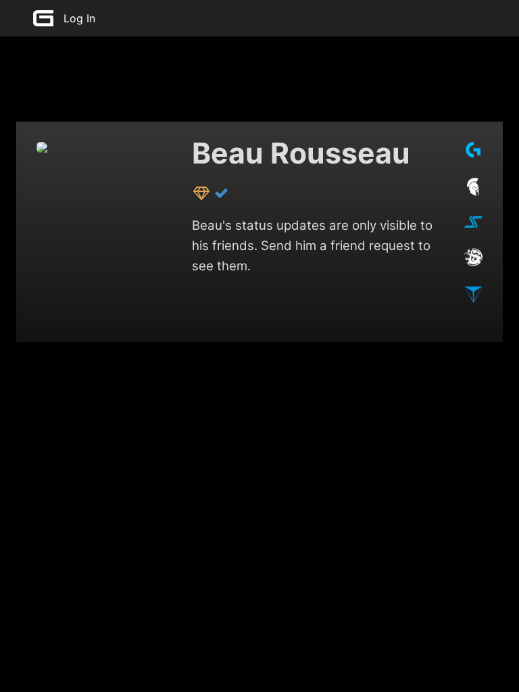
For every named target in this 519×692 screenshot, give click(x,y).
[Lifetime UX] (202, 192)
